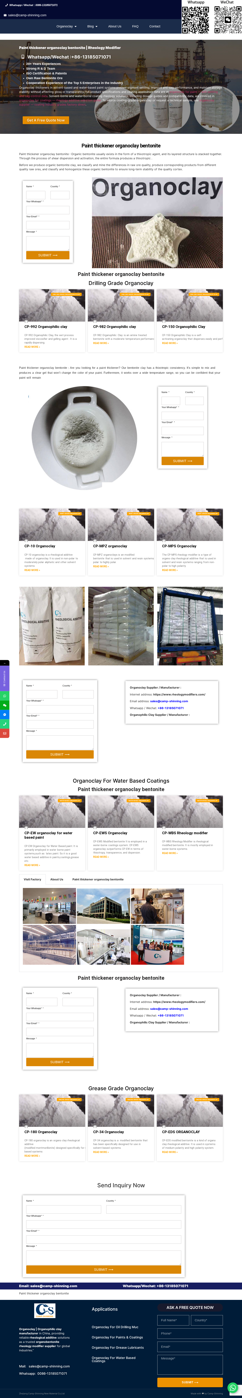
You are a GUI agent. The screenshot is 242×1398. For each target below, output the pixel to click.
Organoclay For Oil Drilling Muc (115, 1327)
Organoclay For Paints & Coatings (117, 1337)
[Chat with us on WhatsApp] (232, 1387)
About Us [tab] (56, 879)
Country (54, 186)
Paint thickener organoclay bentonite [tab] (98, 879)
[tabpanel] (121, 928)
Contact (154, 26)
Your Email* (32, 216)
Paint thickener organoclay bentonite (121, 789)
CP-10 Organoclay (39, 546)
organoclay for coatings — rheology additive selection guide (60, 100)
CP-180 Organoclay (40, 1132)
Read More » (32, 346)
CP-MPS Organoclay (179, 546)
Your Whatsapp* (34, 201)
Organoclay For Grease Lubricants (118, 1347)
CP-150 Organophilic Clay (183, 327)
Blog (90, 26)
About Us (114, 26)
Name (29, 186)
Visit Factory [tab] (32, 879)
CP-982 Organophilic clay (114, 327)
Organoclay (65, 26)
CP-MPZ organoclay (110, 546)
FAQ (135, 26)
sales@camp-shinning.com (27, 15)
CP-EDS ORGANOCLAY (181, 1132)
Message (31, 232)
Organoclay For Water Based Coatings (114, 1359)
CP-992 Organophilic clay (45, 327)
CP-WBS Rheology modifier (185, 833)
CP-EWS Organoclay (110, 833)
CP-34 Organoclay (108, 1132)
